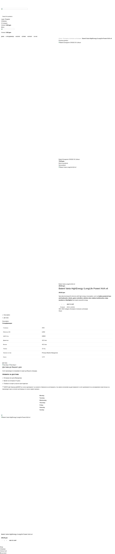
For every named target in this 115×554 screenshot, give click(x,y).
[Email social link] (57, 3)
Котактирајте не (82, 404)
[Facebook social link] (56, 3)
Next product (62, 165)
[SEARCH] (112, 16)
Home (60, 38)
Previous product (63, 40)
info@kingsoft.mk (6, 395)
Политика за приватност (85, 399)
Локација (80, 407)
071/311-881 (4, 397)
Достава (6, 317)
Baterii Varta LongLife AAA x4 (67, 284)
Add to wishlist (71, 307)
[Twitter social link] (83, 313)
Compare (62, 307)
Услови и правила (83, 401)
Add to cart (70, 304)
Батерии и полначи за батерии (72, 38)
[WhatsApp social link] (86, 313)
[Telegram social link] (88, 313)
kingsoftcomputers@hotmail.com (21, 395)
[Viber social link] (90, 313)
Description (7, 315)
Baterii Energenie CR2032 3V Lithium (69, 159)
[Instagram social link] (59, 3)
